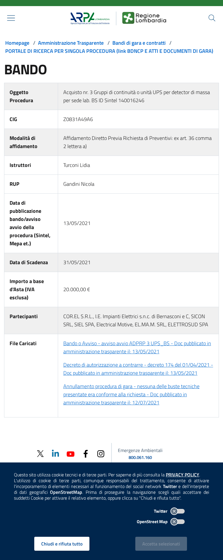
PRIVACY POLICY (182, 474)
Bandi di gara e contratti (139, 43)
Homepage (17, 43)
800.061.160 (140, 457)
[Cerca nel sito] (212, 18)
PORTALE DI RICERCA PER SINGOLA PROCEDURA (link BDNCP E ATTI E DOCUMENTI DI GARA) (109, 51)
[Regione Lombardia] (144, 17)
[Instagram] (100, 453)
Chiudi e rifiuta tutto (61, 543)
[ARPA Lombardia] (88, 17)
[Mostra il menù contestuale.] (11, 18)
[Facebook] (85, 453)
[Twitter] (40, 453)
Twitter (161, 511)
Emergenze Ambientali (140, 450)
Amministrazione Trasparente (71, 43)
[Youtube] (70, 453)
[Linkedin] (55, 453)
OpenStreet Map (152, 521)
